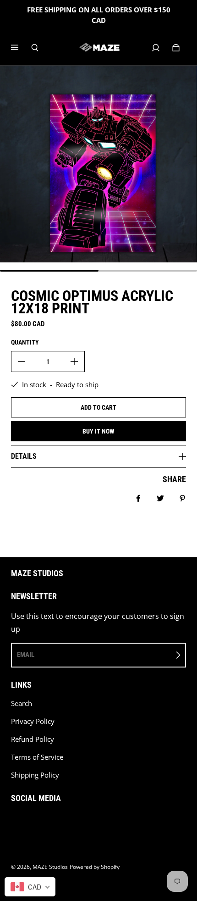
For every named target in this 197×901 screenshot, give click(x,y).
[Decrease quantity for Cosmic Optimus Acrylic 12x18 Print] (21, 361)
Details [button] (24, 456)
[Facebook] (14, 822)
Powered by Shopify (95, 867)
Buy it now (98, 431)
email (25, 655)
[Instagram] (34, 822)
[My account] (156, 48)
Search (21, 703)
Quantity (25, 342)
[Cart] (176, 48)
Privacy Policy (33, 721)
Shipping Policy (35, 775)
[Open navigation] (21, 48)
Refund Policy (32, 739)
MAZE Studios (50, 867)
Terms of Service (37, 757)
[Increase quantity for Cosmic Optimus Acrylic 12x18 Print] (74, 361)
